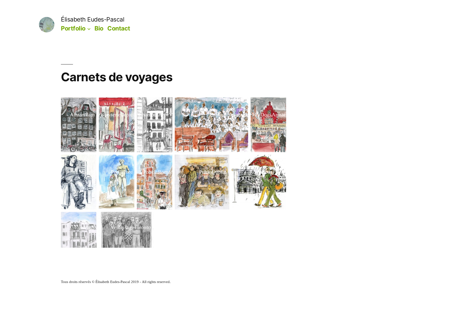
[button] (78, 124)
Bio (98, 28)
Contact (118, 28)
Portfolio (73, 28)
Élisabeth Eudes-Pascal (92, 19)
